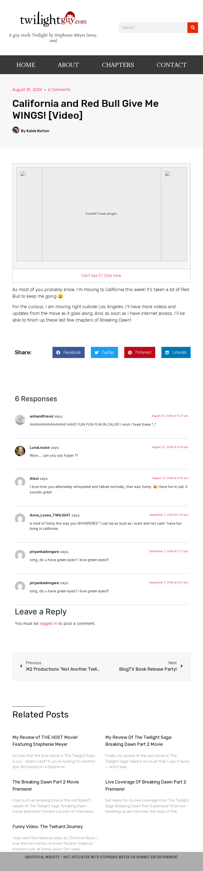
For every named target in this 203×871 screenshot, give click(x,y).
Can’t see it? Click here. (101, 275)
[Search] (192, 27)
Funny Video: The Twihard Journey (47, 826)
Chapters (118, 64)
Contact (172, 64)
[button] (68, 352)
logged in (48, 623)
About (68, 64)
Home (25, 64)
